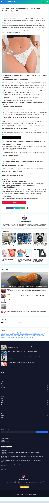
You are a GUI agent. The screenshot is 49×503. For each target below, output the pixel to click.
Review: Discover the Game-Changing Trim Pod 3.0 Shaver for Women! (24, 243)
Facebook (10, 208)
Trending (26, 337)
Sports (12, 337)
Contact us (25, 491)
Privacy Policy (31, 491)
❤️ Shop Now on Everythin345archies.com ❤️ (13, 202)
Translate (10, 447)
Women (31, 337)
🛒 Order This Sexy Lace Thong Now (11, 138)
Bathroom (9, 333)
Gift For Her (37, 333)
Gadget (32, 333)
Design (22, 333)
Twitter (16, 208)
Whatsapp (23, 208)
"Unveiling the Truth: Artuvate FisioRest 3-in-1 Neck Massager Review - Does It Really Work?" (20, 452)
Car (18, 333)
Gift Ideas (3, 335)
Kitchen (22, 335)
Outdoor (38, 335)
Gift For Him (43, 333)
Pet (42, 335)
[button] (47, 2)
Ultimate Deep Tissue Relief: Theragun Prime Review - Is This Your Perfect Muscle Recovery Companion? (39, 260)
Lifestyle (26, 335)
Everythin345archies (24, 221)
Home (3, 5)
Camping (14, 333)
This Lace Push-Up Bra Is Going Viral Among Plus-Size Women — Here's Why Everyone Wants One (21, 464)
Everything (27, 333)
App (2, 333)
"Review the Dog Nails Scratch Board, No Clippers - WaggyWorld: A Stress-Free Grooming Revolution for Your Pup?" (8, 244)
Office (34, 335)
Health (7, 335)
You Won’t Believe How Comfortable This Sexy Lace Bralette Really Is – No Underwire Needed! (21, 460)
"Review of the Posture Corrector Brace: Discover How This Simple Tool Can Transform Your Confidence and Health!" (40, 244)
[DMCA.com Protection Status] (24, 487)
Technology (21, 337)
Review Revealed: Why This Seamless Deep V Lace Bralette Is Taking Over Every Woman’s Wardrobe (22, 456)
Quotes (7, 337)
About (20, 491)
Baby (5, 333)
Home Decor (16, 335)
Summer (16, 337)
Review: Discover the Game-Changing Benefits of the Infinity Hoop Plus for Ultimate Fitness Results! (24, 260)
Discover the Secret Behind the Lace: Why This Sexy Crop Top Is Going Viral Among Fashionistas (21, 468)
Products (3, 337)
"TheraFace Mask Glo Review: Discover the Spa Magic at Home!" (8, 259)
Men (30, 335)
